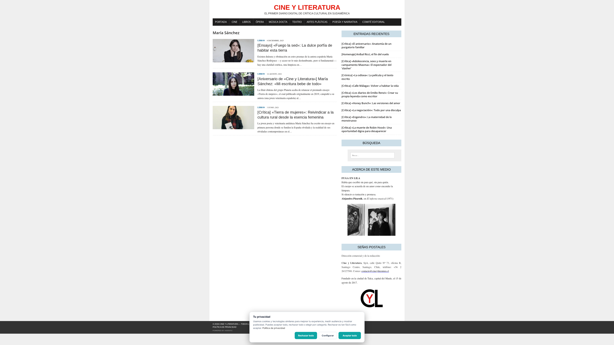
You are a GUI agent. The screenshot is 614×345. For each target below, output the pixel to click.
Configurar (328, 335)
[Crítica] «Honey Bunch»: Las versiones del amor (371, 103)
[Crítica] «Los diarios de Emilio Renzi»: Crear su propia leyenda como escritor (370, 94)
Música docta (278, 22)
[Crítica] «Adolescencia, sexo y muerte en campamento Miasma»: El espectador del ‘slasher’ (366, 64)
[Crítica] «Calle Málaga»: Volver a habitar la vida (370, 86)
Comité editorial (373, 22)
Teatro (297, 22)
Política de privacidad (224, 327)
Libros (246, 22)
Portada (221, 22)
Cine (234, 22)
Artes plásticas (317, 22)
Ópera (260, 22)
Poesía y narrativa (344, 22)
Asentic (229, 330)
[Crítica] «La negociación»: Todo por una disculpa (371, 110)
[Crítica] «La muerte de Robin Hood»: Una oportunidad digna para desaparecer (367, 129)
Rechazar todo (306, 335)
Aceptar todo (350, 335)
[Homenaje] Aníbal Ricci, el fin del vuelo (365, 54)
